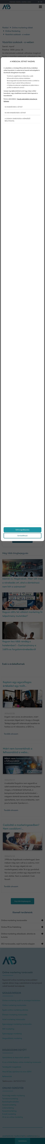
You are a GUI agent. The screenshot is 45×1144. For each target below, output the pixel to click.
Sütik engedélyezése (22, 530)
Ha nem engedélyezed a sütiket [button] (15, 113)
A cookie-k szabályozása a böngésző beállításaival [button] (17, 120)
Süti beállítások (22, 535)
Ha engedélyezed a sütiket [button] (14, 107)
